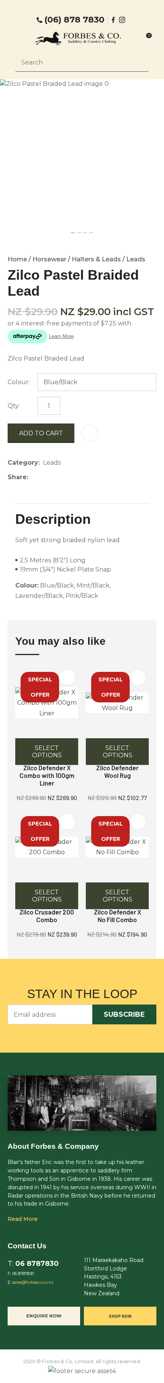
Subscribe (124, 1014)
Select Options (47, 751)
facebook (113, 19)
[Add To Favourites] (90, 433)
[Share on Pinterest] (66, 477)
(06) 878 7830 (74, 19)
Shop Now (120, 1316)
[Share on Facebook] (33, 477)
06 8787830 (37, 1263)
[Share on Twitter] (43, 477)
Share (17, 477)
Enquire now (43, 1316)
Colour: (19, 382)
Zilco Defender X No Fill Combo (117, 915)
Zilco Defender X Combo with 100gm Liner (46, 775)
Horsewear (49, 259)
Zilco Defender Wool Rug (117, 771)
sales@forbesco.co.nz (32, 1282)
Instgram (123, 19)
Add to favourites (67, 677)
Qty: (14, 405)
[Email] (55, 477)
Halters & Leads (96, 259)
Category (23, 462)
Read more (23, 1219)
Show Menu (19, 38)
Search (139, 62)
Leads (135, 259)
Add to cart (41, 433)
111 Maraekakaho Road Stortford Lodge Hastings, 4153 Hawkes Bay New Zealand (113, 1277)
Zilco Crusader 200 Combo (46, 915)
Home (17, 259)
